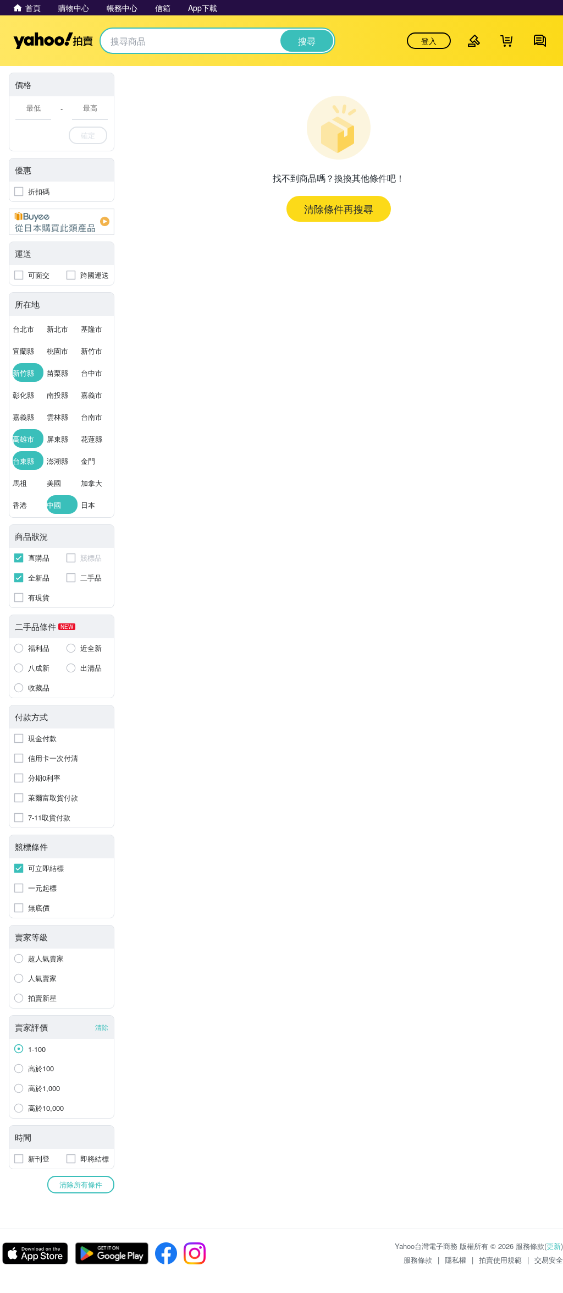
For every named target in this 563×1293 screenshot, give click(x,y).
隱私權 (455, 1259)
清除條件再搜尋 (338, 208)
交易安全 (548, 1259)
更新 (554, 1246)
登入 (429, 40)
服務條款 (418, 1259)
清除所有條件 (80, 1184)
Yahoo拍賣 (53, 41)
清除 (101, 1027)
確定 (88, 135)
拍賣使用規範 (500, 1259)
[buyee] (61, 222)
